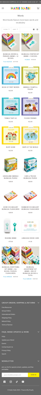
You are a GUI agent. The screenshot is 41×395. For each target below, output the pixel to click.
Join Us (33, 375)
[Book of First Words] (11, 75)
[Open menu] (5, 8)
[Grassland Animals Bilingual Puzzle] (11, 164)
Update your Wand (8, 340)
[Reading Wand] (11, 226)
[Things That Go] (11, 106)
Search (4, 354)
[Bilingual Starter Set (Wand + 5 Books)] (30, 42)
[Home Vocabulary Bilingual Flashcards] (11, 195)
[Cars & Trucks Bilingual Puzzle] (30, 164)
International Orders (8, 314)
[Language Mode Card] (30, 226)
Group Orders (6, 311)
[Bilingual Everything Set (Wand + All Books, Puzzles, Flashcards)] (11, 255)
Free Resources (7, 307)
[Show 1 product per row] (34, 29)
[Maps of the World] (30, 135)
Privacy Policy (6, 350)
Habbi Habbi (13, 390)
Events (4, 343)
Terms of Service (7, 325)
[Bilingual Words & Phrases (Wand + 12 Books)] (11, 42)
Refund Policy (6, 321)
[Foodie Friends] (30, 106)
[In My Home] (11, 135)
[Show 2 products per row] (37, 29)
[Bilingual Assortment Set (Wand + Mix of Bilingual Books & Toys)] (30, 255)
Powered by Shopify (27, 390)
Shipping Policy (7, 318)
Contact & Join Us (7, 347)
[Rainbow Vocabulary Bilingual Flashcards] (30, 195)
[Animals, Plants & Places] (30, 75)
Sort (14, 29)
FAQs (3, 336)
